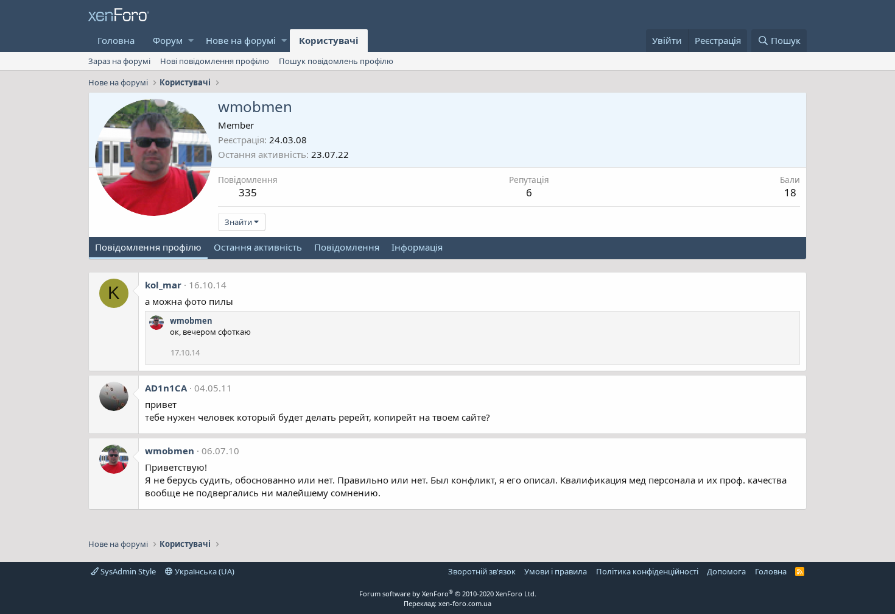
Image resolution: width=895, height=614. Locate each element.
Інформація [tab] (417, 247)
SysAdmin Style (127, 571)
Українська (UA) (203, 571)
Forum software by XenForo (447, 593)
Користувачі (329, 40)
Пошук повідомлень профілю (336, 60)
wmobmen (191, 320)
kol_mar (163, 285)
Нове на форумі (241, 40)
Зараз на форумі (119, 60)
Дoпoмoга (726, 571)
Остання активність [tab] (258, 247)
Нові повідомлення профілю (214, 60)
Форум (168, 40)
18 (790, 192)
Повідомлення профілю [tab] (148, 247)
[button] (191, 40)
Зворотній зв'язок (482, 571)
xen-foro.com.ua (464, 603)
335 (248, 192)
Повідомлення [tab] (346, 247)
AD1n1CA (166, 388)
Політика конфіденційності (647, 571)
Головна (116, 40)
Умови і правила (555, 571)
